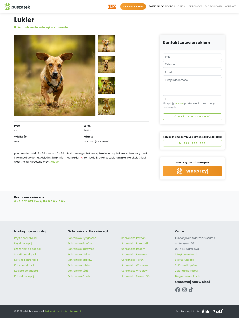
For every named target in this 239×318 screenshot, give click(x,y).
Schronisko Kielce (79, 254)
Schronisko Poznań (133, 238)
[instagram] (184, 289)
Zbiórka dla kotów (186, 271)
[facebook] (177, 289)
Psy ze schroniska (25, 238)
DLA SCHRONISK (213, 6)
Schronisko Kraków (80, 260)
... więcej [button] (54, 162)
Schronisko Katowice (81, 249)
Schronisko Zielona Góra (136, 276)
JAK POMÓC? (194, 6)
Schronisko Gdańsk (80, 243)
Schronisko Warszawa (135, 265)
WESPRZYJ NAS (133, 6)
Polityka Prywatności (56, 311)
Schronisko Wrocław (134, 271)
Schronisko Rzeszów (134, 254)
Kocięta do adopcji (26, 271)
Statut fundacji (184, 260)
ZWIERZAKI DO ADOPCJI (162, 6)
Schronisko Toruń (132, 260)
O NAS (181, 6)
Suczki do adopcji (25, 254)
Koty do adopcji (24, 265)
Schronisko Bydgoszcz (82, 238)
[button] (106, 43)
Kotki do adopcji (24, 276)
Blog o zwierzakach (187, 276)
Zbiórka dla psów (186, 265)
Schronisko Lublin (79, 265)
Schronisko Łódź (78, 271)
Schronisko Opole (79, 276)
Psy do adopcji (23, 243)
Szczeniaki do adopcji (27, 249)
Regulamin (76, 311)
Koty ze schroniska (26, 260)
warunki (179, 103)
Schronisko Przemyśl (134, 243)
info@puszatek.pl (186, 254)
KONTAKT (230, 6)
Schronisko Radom (133, 249)
